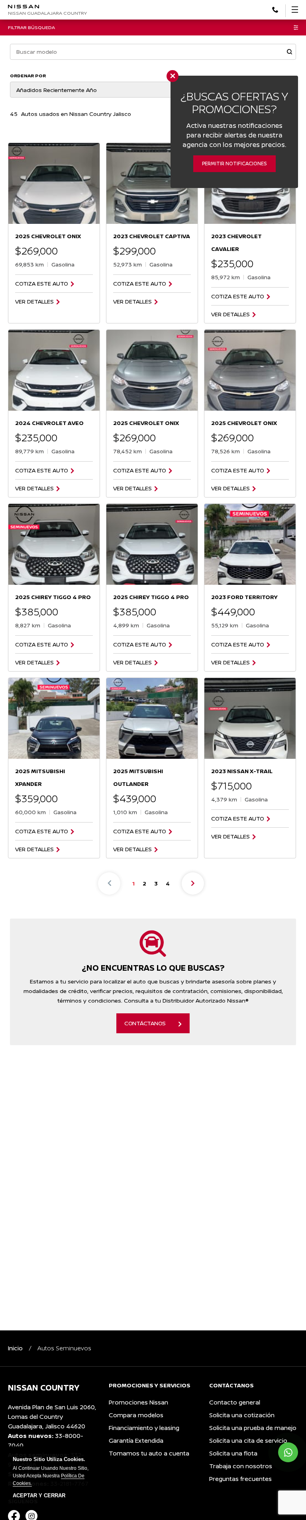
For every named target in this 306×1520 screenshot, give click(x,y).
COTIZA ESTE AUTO (41, 283)
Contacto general (234, 1402)
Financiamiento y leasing (144, 1428)
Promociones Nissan (138, 1402)
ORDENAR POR (28, 75)
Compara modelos (136, 1415)
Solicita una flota (233, 1453)
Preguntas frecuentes (240, 1479)
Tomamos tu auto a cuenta (149, 1453)
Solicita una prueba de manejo (252, 1428)
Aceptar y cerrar (39, 1495)
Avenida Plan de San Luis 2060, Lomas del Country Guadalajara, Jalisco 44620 (52, 1416)
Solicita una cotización (242, 1415)
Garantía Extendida (136, 1440)
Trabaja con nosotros (240, 1466)
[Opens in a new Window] (275, 9)
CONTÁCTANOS (145, 1023)
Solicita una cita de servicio (248, 1440)
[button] (289, 52)
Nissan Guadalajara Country (47, 13)
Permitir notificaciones (234, 163)
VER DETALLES (34, 301)
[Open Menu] (295, 9)
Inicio (15, 1348)
